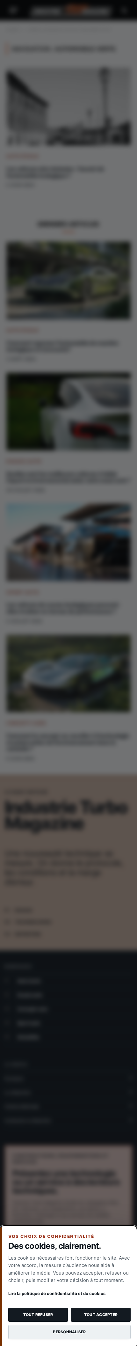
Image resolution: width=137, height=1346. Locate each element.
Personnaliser (69, 1331)
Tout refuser (38, 1314)
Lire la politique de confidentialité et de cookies (56, 1293)
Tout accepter (101, 1314)
